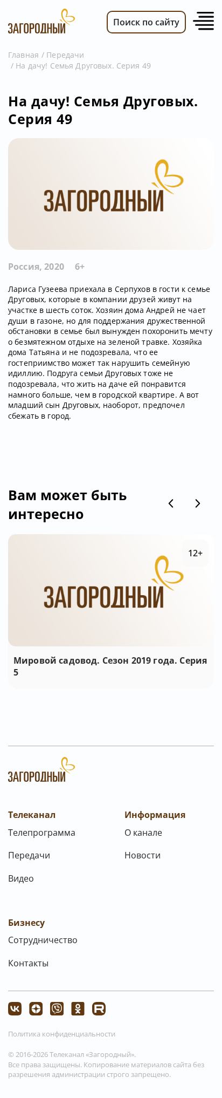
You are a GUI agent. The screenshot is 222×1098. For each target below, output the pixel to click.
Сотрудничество (43, 940)
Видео (21, 878)
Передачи (65, 55)
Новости (142, 855)
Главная (23, 55)
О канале (143, 832)
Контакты (28, 963)
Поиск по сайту (146, 22)
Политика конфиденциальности (61, 1034)
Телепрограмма (41, 832)
